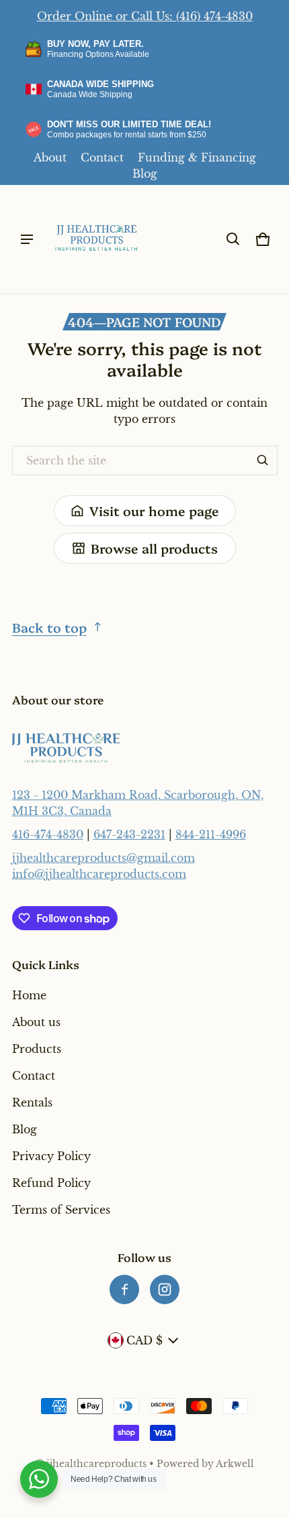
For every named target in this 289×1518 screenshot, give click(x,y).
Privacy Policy (51, 1156)
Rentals (32, 1102)
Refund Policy (51, 1183)
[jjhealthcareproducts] (97, 239)
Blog (144, 173)
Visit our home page (154, 510)
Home (29, 995)
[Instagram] (164, 1289)
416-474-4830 (47, 834)
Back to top (49, 627)
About (50, 157)
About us (36, 1022)
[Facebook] (124, 1289)
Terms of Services (61, 1209)
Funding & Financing (197, 157)
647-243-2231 (129, 834)
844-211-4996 (210, 834)
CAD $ (144, 1340)
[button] (233, 239)
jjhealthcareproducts (96, 1464)
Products (36, 1049)
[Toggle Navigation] (27, 239)
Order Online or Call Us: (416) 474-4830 (145, 16)
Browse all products (154, 548)
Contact (102, 157)
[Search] (263, 460)
